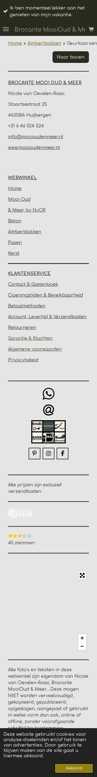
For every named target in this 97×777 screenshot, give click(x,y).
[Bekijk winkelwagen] (91, 29)
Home (15, 43)
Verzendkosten (69, 316)
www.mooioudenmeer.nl (34, 147)
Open (14, 295)
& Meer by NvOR (27, 210)
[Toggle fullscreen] (82, 575)
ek (55, 284)
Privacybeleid (23, 360)
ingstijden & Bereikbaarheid (52, 295)
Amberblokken (44, 43)
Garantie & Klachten (30, 338)
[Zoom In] (82, 638)
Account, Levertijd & (30, 316)
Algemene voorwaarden (35, 349)
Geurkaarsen (82, 43)
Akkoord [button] (74, 768)
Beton (14, 221)
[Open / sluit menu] (6, 29)
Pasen (15, 242)
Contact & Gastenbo (30, 284)
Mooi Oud (19, 199)
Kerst (13, 253)
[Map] (48, 611)
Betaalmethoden (26, 306)
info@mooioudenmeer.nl (35, 136)
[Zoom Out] (82, 646)
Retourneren (22, 327)
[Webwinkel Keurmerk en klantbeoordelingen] (20, 514)
